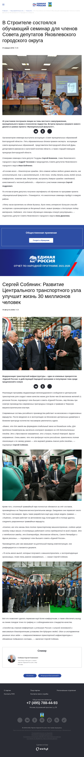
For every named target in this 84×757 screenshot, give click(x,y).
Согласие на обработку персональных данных (42, 738)
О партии (7, 690)
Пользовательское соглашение (42, 733)
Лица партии (35, 690)
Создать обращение (41, 240)
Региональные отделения (66, 690)
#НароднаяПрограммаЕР (50, 675)
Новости (29, 10)
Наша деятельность (17, 10)
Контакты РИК (9, 694)
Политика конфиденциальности (42, 735)
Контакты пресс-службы (39, 694)
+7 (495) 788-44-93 (42, 703)
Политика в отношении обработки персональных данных (42, 736)
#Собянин (29, 675)
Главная (5, 10)
